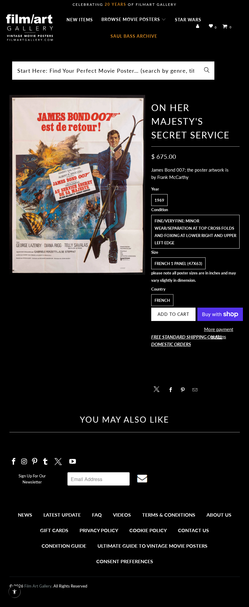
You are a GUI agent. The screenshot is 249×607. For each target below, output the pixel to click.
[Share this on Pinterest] (184, 389)
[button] (133, 19)
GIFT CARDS (54, 530)
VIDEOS (122, 515)
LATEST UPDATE (62, 515)
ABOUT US (218, 515)
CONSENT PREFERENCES (124, 561)
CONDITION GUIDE (64, 546)
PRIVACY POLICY (99, 530)
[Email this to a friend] (196, 389)
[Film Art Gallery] (29, 28)
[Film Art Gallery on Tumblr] (45, 462)
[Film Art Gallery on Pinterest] (34, 462)
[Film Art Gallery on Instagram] (24, 462)
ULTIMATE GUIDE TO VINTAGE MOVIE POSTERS (152, 546)
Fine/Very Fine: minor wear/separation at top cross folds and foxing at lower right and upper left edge (195, 231)
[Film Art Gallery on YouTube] (72, 462)
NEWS (25, 515)
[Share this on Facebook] (172, 389)
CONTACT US (193, 530)
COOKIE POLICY (148, 530)
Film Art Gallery (38, 586)
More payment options (218, 332)
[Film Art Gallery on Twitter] (59, 461)
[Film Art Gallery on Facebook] (14, 462)
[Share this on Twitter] (158, 388)
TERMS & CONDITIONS (168, 515)
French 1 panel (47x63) (178, 263)
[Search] (206, 70)
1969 (159, 200)
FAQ (97, 515)
